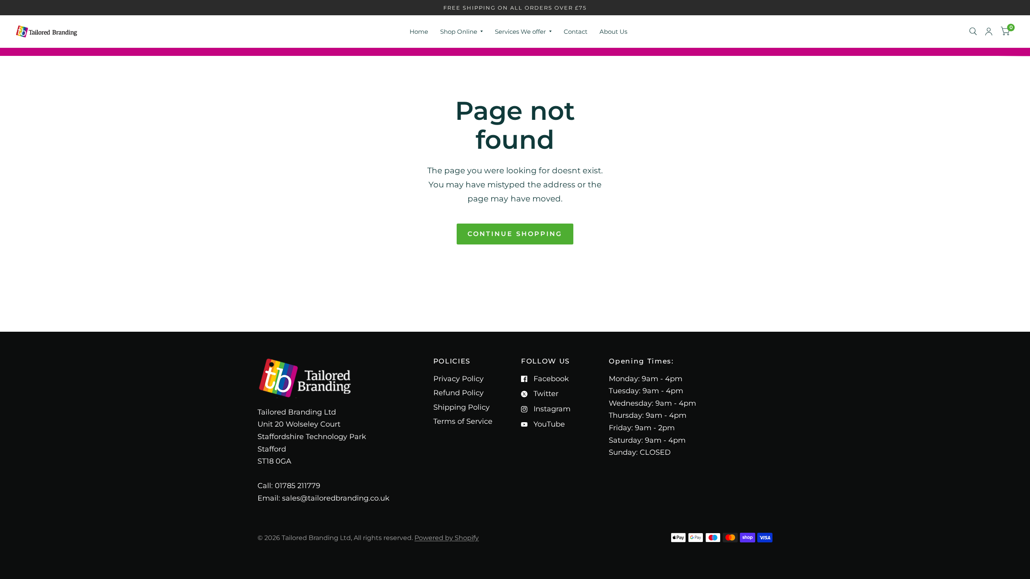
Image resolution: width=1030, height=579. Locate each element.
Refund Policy (458, 392)
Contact (575, 31)
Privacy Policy (458, 378)
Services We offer (520, 31)
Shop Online (458, 31)
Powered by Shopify (446, 538)
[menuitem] (419, 32)
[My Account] (989, 31)
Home (419, 31)
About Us (613, 31)
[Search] (973, 31)
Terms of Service (462, 421)
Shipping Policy (461, 407)
